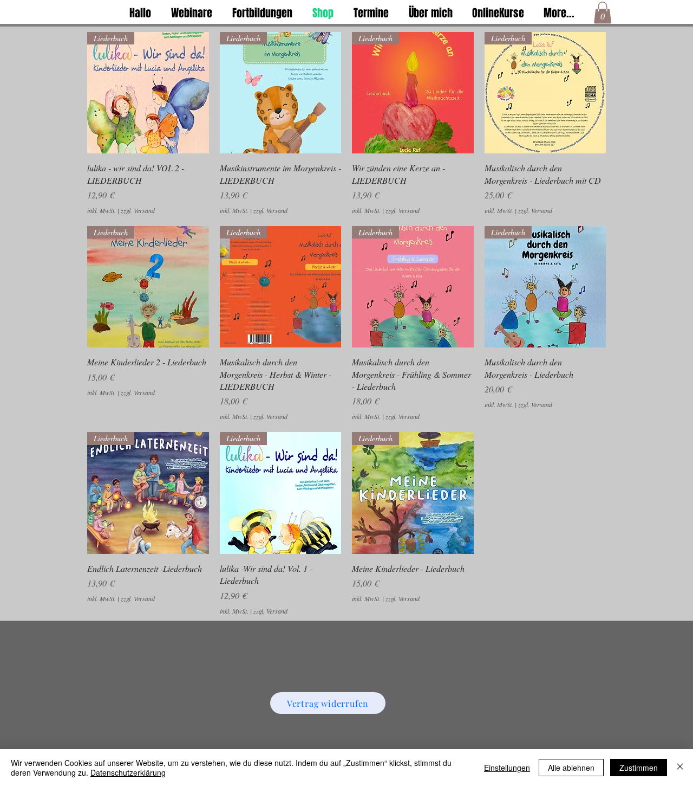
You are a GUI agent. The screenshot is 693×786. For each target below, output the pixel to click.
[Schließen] (680, 767)
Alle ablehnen (571, 767)
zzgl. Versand (138, 210)
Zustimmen (638, 767)
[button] (602, 13)
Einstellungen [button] (507, 767)
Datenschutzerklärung (128, 772)
